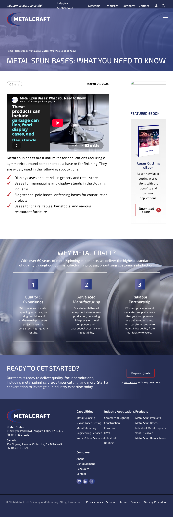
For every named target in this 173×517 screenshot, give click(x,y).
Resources (111, 5)
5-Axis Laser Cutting (89, 422)
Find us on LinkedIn (85, 481)
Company (128, 5)
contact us (130, 382)
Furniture (110, 427)
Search (163, 6)
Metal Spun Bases (146, 422)
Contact (144, 5)
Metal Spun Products (148, 417)
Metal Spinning (86, 417)
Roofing (109, 442)
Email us (79, 481)
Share (15, 84)
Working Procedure (155, 501)
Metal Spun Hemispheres (150, 437)
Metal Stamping (86, 427)
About (80, 458)
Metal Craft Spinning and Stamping (28, 19)
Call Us (156, 6)
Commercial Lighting (116, 417)
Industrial (110, 437)
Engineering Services (89, 432)
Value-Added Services (90, 437)
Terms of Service (130, 501)
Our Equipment (86, 463)
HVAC (107, 432)
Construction (112, 422)
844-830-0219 (20, 434)
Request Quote (141, 373)
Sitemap (111, 501)
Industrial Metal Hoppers (150, 427)
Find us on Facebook (92, 481)
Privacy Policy (94, 501)
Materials (94, 5)
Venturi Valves (144, 432)
